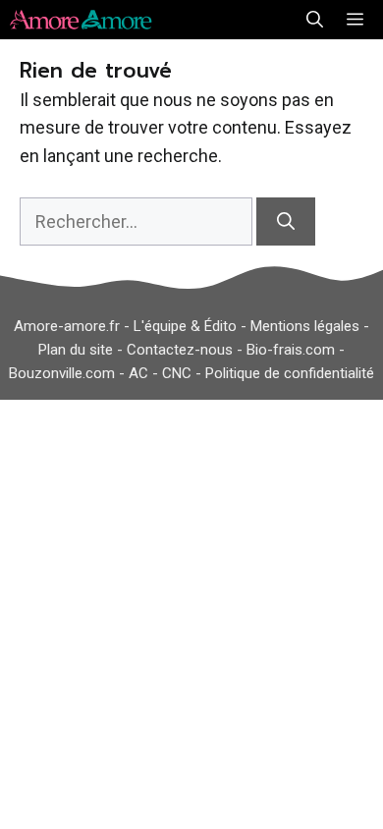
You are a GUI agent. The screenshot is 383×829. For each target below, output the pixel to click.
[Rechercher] (285, 221)
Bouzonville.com (62, 373)
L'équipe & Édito (185, 326)
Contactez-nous (180, 350)
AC (138, 373)
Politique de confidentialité (289, 373)
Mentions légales (304, 326)
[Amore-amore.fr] (84, 19)
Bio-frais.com (290, 350)
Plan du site (75, 350)
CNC (177, 373)
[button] (315, 19)
